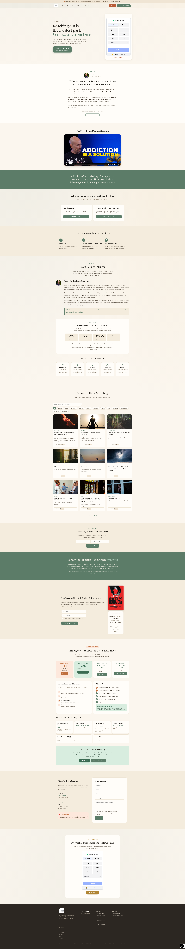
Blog (73, 5)
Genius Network (116, 913)
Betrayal (103, 408)
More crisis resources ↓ (115, 1)
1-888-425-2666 (99, 739)
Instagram (61, 930)
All (54, 408)
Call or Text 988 (83, 672)
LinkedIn (61, 938)
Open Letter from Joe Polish (101, 921)
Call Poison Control (121, 673)
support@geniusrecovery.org (65, 802)
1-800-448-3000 (99, 727)
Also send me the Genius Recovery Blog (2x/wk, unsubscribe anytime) (74, 619)
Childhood (115, 408)
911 (78, 1)
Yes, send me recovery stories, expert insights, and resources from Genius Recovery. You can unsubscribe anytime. (109, 813)
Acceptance (73, 408)
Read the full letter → (92, 115)
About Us (98, 911)
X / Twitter (61, 934)
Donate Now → (92, 892)
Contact (87, 5)
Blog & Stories (100, 913)
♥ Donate (112, 5)
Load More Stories (92, 515)
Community (56, 411)
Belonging (96, 408)
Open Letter (62, 5)
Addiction (81, 408)
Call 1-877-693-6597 (124, 5)
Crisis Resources (79, 5)
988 (103, 1)
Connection (64, 411)
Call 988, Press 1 (118, 725)
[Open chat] (182, 946)
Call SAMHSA (101, 674)
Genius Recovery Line (98, 760)
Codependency (124, 408)
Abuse (66, 408)
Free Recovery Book (101, 924)
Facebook (61, 932)
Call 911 (64, 673)
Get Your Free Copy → (69, 623)
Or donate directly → (118, 57)
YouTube (61, 936)
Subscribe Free (93, 546)
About (68, 5)
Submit (99, 818)
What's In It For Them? (118, 915)
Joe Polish (74, 281)
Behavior (88, 408)
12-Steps (60, 408)
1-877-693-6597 (63, 795)
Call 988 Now (84, 760)
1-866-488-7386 (62, 739)
